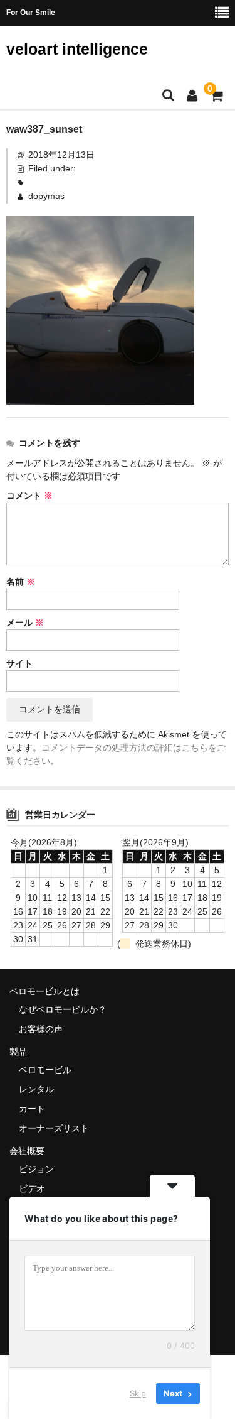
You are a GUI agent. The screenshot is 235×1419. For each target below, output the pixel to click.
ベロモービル (45, 1070)
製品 (18, 1052)
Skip (138, 1393)
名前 (20, 582)
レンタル (36, 1089)
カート (32, 1109)
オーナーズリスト (54, 1128)
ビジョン (36, 1169)
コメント (29, 496)
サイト (19, 663)
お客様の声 (41, 1029)
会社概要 (26, 1151)
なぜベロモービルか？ (63, 1009)
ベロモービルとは (44, 991)
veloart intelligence (77, 49)
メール (25, 622)
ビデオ (32, 1188)
